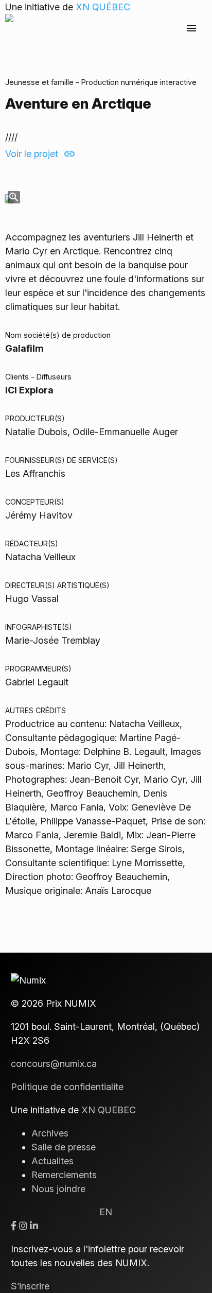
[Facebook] (13, 1225)
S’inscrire (30, 1286)
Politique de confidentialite (67, 1086)
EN (105, 1211)
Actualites (52, 1161)
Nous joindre (58, 1188)
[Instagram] (23, 1225)
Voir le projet (40, 154)
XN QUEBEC (108, 1110)
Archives (49, 1133)
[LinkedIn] (34, 1225)
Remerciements (64, 1174)
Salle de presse (63, 1147)
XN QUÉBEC (103, 7)
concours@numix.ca (54, 1063)
